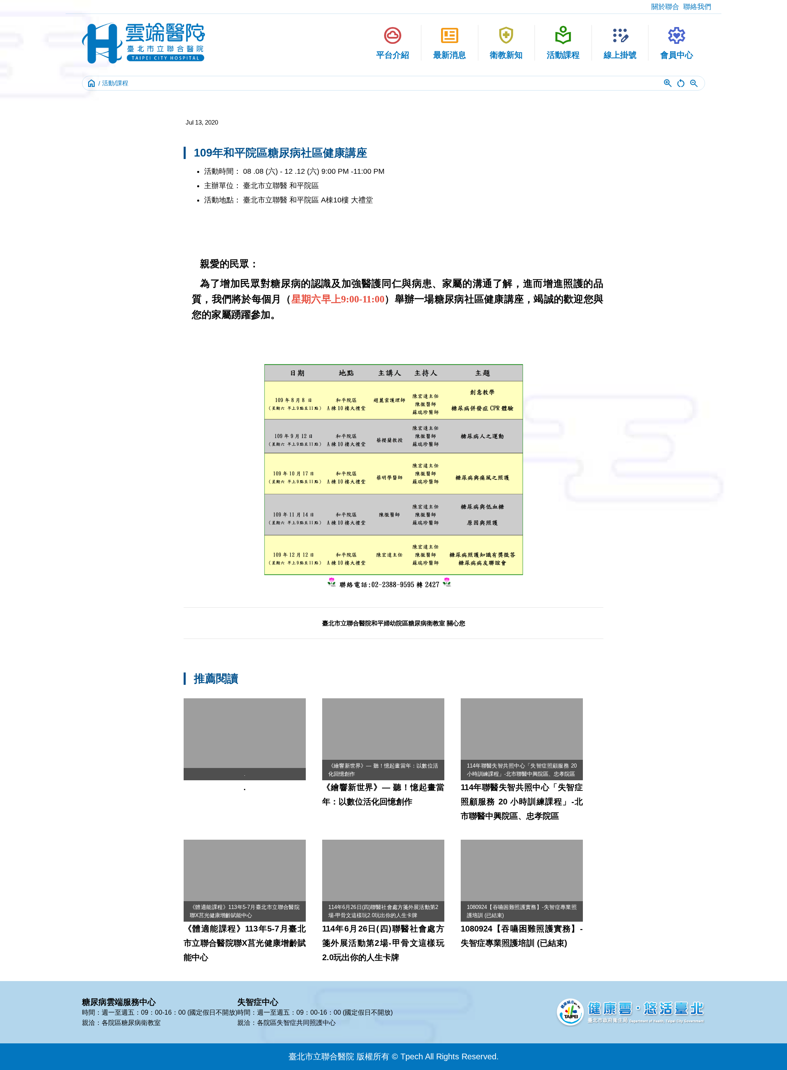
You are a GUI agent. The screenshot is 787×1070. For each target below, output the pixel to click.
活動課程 (563, 42)
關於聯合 (665, 7)
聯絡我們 (697, 7)
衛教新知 (506, 42)
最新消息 (449, 42)
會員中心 (676, 42)
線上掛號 (620, 42)
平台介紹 (392, 42)
